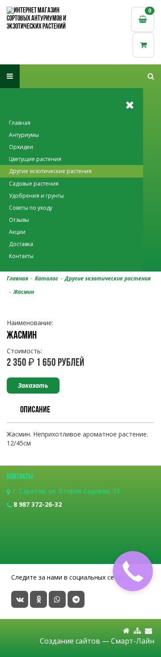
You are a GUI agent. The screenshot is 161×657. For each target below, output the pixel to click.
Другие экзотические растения (50, 171)
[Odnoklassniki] (38, 599)
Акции (17, 232)
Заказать (33, 385)
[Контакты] (148, 631)
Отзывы (19, 220)
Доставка (21, 244)
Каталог (46, 278)
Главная (19, 123)
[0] (143, 45)
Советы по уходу (30, 208)
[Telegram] (76, 599)
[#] (151, 76)
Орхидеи (21, 147)
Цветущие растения (35, 159)
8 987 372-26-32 (37, 504)
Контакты (21, 256)
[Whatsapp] (57, 599)
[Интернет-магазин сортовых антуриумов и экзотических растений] (43, 19)
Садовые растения (34, 183)
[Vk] (19, 599)
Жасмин (23, 292)
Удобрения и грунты (36, 195)
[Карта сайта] (137, 631)
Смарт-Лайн (132, 641)
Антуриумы (24, 135)
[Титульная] (126, 631)
